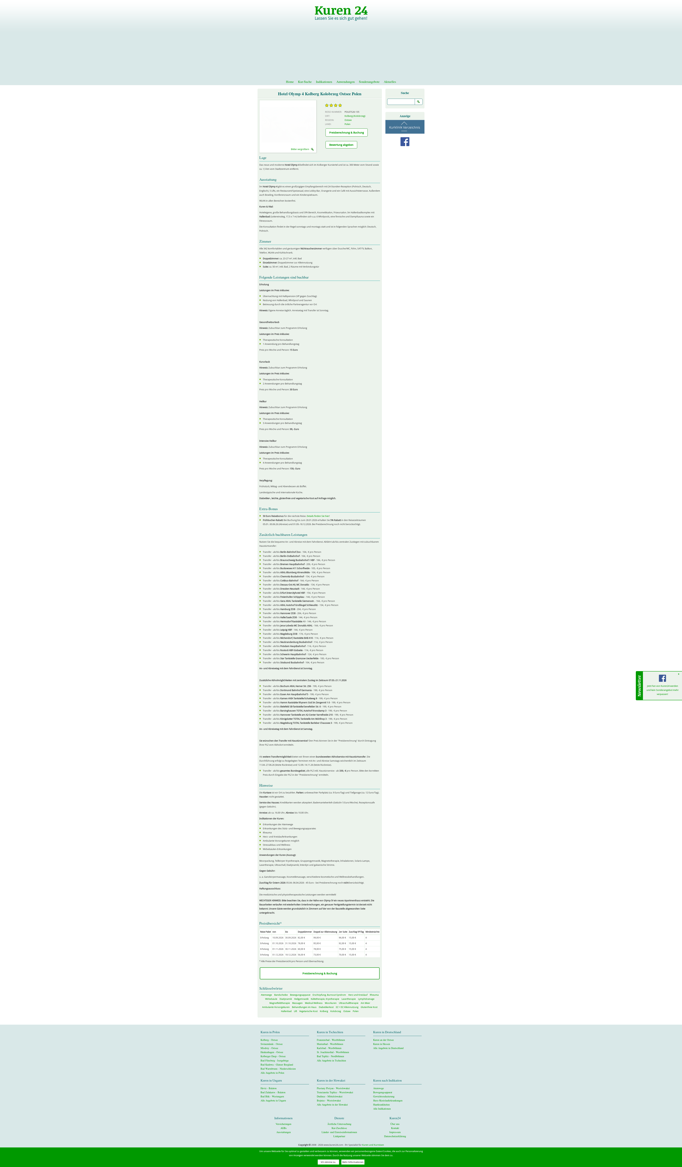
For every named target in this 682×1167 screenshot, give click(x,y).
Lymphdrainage (366, 998)
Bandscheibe (281, 994)
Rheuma (374, 994)
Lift (295, 1011)
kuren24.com (341, 10)
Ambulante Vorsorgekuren (276, 1007)
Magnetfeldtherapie (279, 1003)
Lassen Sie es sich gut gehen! (341, 18)
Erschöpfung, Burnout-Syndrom (329, 994)
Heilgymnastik (301, 998)
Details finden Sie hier (318, 516)
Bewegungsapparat (300, 994)
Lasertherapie (349, 998)
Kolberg (324, 1011)
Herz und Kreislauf (357, 994)
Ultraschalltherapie (348, 1003)
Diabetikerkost (326, 1007)
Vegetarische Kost (308, 1011)
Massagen (297, 1003)
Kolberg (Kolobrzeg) (355, 115)
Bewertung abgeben (341, 144)
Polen (347, 124)
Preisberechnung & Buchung (346, 132)
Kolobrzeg (335, 1011)
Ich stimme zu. (328, 1161)
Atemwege (266, 994)
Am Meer (365, 1003)
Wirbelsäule (271, 998)
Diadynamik (286, 998)
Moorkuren (331, 1003)
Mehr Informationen (353, 1161)
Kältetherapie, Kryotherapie (325, 998)
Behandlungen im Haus (304, 1007)
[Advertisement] (341, 51)
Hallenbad (286, 1011)
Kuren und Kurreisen (373, 1144)
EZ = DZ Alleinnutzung (347, 1007)
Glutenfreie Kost (369, 1007)
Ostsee (348, 120)
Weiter (301, 125)
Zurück (274, 125)
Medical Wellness (314, 1003)
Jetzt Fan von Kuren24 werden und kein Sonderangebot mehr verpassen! (662, 690)
